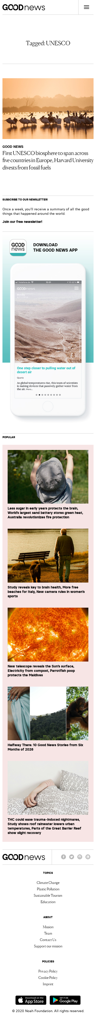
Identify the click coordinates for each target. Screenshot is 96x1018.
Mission (48, 926)
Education (48, 901)
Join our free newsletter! (22, 221)
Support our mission (48, 945)
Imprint (48, 983)
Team (48, 933)
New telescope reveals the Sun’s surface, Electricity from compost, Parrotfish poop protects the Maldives (41, 670)
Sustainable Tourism (48, 895)
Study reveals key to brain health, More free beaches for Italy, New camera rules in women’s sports (46, 591)
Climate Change (48, 882)
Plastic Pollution (48, 888)
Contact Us (48, 939)
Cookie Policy (48, 977)
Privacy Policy (48, 971)
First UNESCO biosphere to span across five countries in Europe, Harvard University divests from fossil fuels (48, 160)
